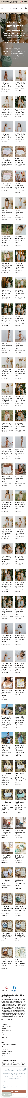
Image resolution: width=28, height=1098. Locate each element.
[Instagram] (9, 1019)
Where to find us (6, 1030)
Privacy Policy (5, 1053)
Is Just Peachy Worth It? (8, 1044)
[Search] (22, 8)
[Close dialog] (25, 1069)
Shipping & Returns (6, 1051)
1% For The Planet (6, 1026)
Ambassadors (5, 1035)
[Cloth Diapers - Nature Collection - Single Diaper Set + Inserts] (20, 872)
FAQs (3, 1047)
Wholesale (4, 1033)
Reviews (3, 1028)
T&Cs (3, 1055)
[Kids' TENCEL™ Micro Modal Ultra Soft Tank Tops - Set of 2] (20, 176)
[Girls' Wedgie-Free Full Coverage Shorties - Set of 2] (7, 75)
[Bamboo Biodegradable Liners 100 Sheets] (20, 952)
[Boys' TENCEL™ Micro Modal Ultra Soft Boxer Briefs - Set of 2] (7, 362)
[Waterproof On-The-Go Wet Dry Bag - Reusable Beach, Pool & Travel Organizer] (7, 709)
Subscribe (4, 1037)
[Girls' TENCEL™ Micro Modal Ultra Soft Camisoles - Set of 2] (20, 469)
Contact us (4, 1049)
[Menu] (2, 8)
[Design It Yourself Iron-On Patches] (20, 683)
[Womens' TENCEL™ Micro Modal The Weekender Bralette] (7, 683)
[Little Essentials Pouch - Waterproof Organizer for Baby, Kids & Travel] (7, 766)
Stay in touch (14, 1091)
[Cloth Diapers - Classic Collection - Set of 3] (7, 823)
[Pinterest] (12, 1019)
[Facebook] (2, 1019)
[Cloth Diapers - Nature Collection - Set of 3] (20, 848)
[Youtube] (5, 1019)
